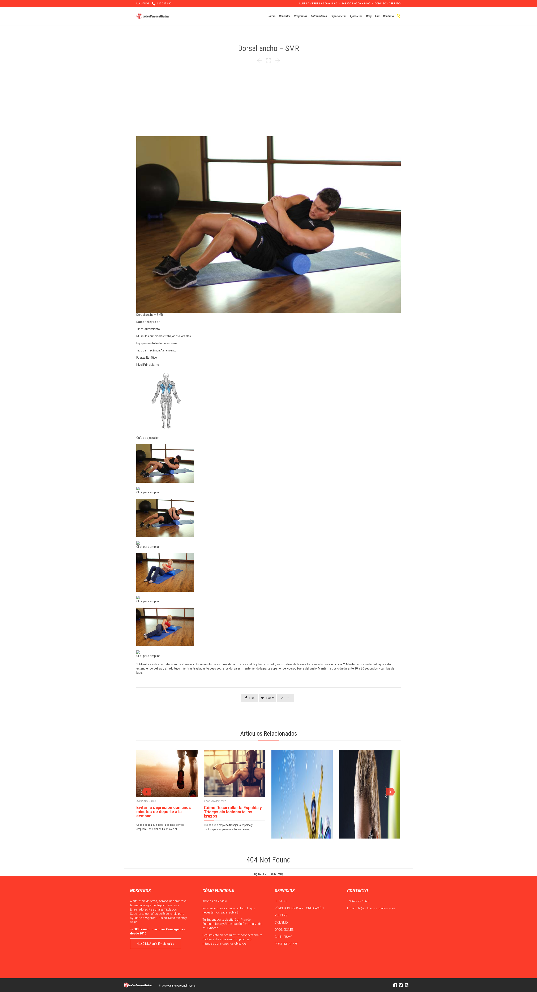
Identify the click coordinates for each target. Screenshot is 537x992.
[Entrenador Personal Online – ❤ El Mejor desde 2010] (153, 16)
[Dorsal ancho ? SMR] (268, 463)
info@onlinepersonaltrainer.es (375, 908)
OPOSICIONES (284, 929)
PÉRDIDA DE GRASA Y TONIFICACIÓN (299, 908)
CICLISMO (281, 922)
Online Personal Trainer (182, 985)
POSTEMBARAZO (287, 944)
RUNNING (281, 915)
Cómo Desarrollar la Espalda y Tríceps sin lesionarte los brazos (233, 812)
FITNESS (281, 901)
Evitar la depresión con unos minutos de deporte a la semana (163, 811)
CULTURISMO (284, 936)
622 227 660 (360, 901)
